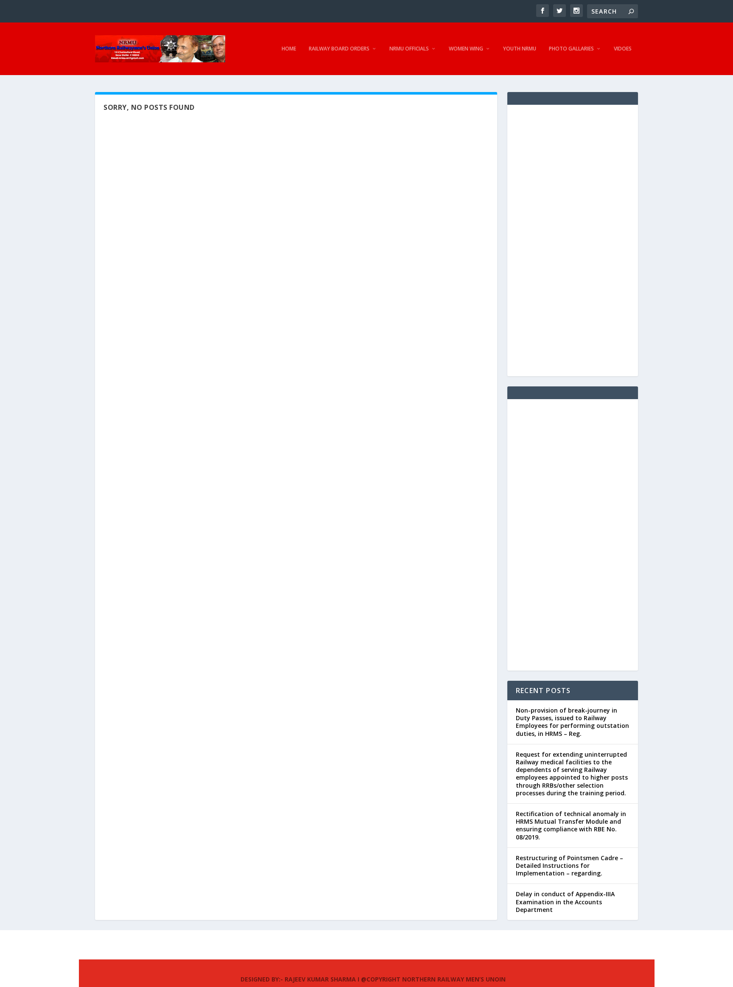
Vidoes (623, 48)
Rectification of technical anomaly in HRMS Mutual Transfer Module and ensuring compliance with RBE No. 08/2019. (571, 825)
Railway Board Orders (339, 48)
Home (289, 48)
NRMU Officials (409, 48)
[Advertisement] (572, 240)
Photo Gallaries (571, 48)
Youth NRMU (519, 48)
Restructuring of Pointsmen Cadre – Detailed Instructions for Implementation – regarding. (569, 865)
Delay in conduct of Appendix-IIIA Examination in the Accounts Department (565, 901)
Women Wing (466, 48)
